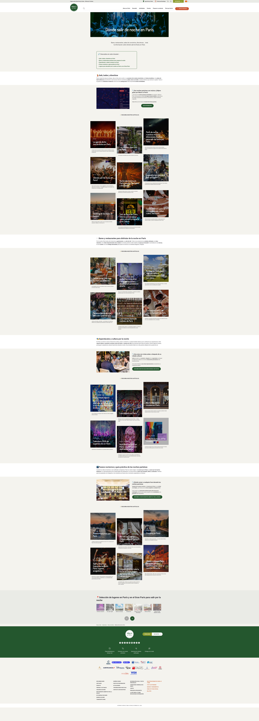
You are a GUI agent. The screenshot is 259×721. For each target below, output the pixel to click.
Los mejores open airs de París (128, 148)
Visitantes (156, 634)
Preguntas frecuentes (136, 690)
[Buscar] (84, 8)
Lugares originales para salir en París (155, 176)
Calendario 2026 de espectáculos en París (101, 442)
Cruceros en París (153, 533)
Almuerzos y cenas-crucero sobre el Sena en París (129, 539)
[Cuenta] (171, 1)
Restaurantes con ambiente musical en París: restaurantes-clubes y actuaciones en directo (129, 281)
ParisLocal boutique (161, 1)
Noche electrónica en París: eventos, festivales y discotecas (129, 183)
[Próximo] (132, 618)
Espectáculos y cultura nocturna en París (109, 62)
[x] (139, 643)
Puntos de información (119, 683)
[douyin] (134, 643)
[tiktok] (127, 643)
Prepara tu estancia (101, 687)
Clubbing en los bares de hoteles (103, 214)
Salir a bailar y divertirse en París (107, 58)
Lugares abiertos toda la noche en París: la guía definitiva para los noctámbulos (129, 573)
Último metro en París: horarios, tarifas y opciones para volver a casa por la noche (155, 564)
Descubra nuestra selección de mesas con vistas (146, 368)
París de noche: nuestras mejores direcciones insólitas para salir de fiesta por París (155, 137)
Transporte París (100, 699)
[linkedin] (125, 643)
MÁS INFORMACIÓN (147, 105)
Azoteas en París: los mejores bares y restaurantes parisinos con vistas (155, 274)
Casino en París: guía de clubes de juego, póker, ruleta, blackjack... (155, 211)
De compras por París (101, 695)
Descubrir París (100, 681)
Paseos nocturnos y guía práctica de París (109, 64)
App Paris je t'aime (149, 1)
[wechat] (132, 643)
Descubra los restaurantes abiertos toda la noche (147, 497)
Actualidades (116, 685)
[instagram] (122, 643)
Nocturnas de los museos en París (153, 403)
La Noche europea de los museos (156, 439)
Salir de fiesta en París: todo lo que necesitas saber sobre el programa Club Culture (129, 218)
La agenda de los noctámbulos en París (102, 143)
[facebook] (120, 643)
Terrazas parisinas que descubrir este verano (102, 314)
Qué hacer (99, 683)
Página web (147, 634)
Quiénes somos (117, 681)
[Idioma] (187, 1)
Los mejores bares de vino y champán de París (156, 311)
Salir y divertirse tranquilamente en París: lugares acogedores (100, 567)
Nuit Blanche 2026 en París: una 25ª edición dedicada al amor (128, 446)
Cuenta (132, 688)
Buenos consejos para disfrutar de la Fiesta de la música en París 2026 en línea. (102, 404)
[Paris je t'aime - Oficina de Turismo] (74, 7)
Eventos (98, 685)
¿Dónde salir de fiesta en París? (103, 178)
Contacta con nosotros (119, 689)
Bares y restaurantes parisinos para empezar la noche (112, 60)
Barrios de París (100, 697)
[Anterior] (127, 618)
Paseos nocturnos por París (102, 534)
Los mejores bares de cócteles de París (128, 319)
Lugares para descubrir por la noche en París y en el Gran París (114, 66)
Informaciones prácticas (119, 687)
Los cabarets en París (128, 413)
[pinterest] (129, 643)
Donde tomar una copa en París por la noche (102, 279)
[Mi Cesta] (168, 1)
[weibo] (136, 643)
